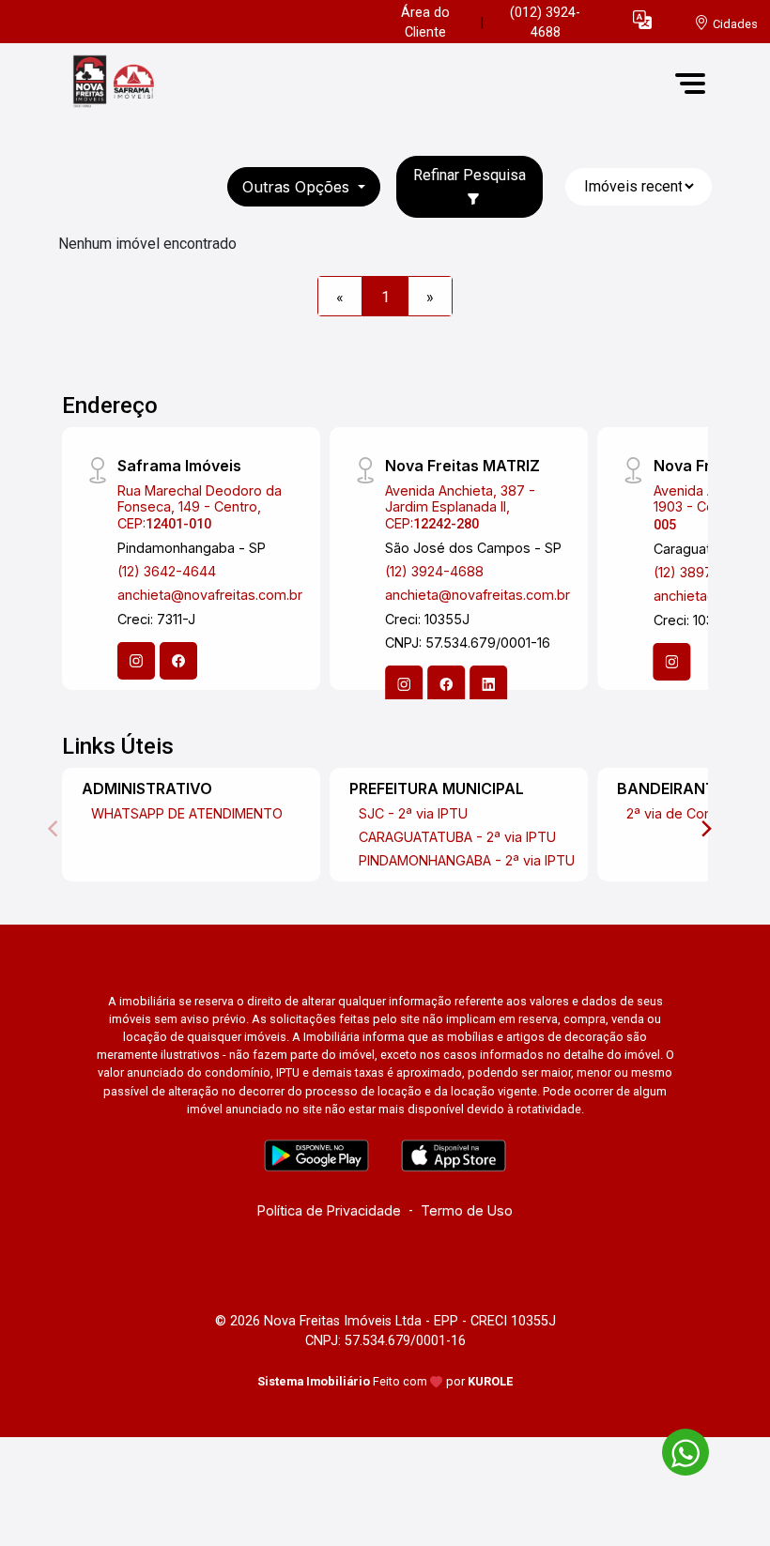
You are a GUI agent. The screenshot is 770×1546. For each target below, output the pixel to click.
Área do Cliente (425, 23)
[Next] (705, 829)
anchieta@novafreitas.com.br (209, 595)
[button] (642, 19)
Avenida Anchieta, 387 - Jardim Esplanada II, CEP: (460, 506)
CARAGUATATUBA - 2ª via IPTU (457, 837)
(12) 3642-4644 (166, 571)
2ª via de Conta (675, 813)
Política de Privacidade (329, 1210)
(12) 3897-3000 (703, 572)
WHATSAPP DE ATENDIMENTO (187, 813)
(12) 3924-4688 (434, 571)
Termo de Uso (467, 1210)
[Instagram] (136, 661)
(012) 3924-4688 (545, 23)
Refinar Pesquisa (469, 175)
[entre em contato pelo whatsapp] (676, 1449)
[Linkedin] (488, 684)
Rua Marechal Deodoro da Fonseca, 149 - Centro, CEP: (199, 506)
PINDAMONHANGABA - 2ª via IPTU (467, 860)
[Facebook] (178, 661)
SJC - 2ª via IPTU (413, 813)
